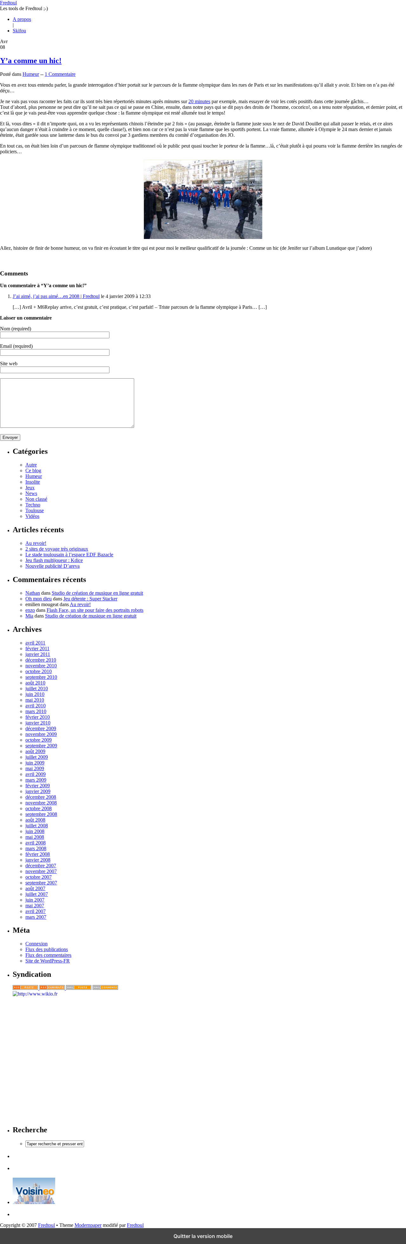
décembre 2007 (40, 865)
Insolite (32, 482)
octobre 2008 (38, 808)
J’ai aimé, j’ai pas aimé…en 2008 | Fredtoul (56, 296)
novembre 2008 (41, 802)
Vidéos (32, 516)
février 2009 (37, 785)
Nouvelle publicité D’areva (52, 566)
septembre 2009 (41, 745)
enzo (30, 610)
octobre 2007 (38, 877)
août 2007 (35, 888)
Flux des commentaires (48, 955)
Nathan (32, 593)
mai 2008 (34, 837)
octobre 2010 (38, 671)
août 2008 (35, 820)
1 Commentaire (60, 74)
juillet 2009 (36, 757)
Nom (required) (15, 328)
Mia (29, 616)
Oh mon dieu (38, 598)
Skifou (19, 30)
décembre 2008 (40, 797)
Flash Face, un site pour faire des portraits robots (95, 610)
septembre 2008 (41, 814)
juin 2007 (34, 900)
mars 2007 (35, 917)
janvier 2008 (37, 860)
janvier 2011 (37, 654)
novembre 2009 (41, 734)
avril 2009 (35, 774)
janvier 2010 (37, 722)
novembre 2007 (41, 871)
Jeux (30, 487)
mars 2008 (35, 848)
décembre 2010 (40, 660)
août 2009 (35, 751)
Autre (31, 464)
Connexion (36, 943)
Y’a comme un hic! (31, 60)
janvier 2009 (37, 791)
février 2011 (37, 648)
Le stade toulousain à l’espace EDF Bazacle (69, 554)
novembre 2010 (41, 665)
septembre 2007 (41, 882)
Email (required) (16, 346)
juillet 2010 (36, 688)
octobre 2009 (38, 740)
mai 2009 (34, 768)
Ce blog (33, 470)
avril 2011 (35, 642)
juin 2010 (34, 694)
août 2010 (35, 682)
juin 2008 (34, 831)
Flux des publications (46, 949)
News (31, 493)
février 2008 (37, 854)
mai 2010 (34, 700)
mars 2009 (35, 780)
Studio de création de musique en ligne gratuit (97, 593)
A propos (22, 19)
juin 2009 (34, 762)
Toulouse (34, 510)
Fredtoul (8, 2)
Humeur (31, 74)
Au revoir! (35, 543)
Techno (32, 504)
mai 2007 (34, 905)
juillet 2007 (36, 894)
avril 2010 (35, 705)
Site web (8, 363)
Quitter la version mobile (203, 1236)
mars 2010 (35, 711)
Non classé (36, 499)
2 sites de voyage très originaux (56, 549)
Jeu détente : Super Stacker (90, 598)
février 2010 (37, 717)
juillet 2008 (36, 825)
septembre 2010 (41, 677)
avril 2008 (35, 842)
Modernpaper (88, 1225)
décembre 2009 (40, 728)
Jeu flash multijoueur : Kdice (54, 560)
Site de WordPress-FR (47, 960)
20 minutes (199, 101)
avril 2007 (35, 911)
